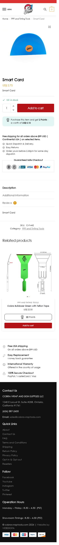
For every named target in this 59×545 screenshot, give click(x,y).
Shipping (7, 446)
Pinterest (7, 494)
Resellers (7, 463)
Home (5, 18)
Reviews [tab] (8, 202)
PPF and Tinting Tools (20, 18)
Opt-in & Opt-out (12, 459)
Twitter (6, 490)
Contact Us (8, 434)
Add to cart (36, 108)
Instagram (8, 485)
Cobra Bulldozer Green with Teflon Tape (28, 306)
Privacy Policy (10, 455)
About (6, 429)
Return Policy (9, 451)
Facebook (8, 477)
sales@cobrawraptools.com (25, 416)
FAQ (4, 438)
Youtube (7, 481)
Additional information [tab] (15, 195)
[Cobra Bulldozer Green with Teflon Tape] (28, 273)
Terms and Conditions (14, 442)
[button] (51, 9)
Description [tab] (9, 187)
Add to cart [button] (28, 325)
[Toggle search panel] (45, 9)
